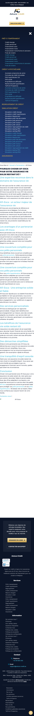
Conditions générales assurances (14, 696)
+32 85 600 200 (18, 660)
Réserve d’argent (10, 593)
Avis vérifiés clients (11, 623)
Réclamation (9, 688)
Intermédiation (10, 690)
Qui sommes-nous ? (11, 619)
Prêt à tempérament (11, 584)
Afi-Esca (3, 384)
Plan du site (9, 692)
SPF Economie (19, 680)
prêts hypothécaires (13, 273)
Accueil (12, 165)
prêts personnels (8, 255)
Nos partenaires (10, 694)
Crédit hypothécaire (11, 586)
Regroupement (10, 588)
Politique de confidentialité (13, 634)
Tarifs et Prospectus (11, 698)
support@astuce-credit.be (18, 666)
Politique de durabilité (12, 632)
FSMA (25, 681)
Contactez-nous (5, 396)
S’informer (9, 621)
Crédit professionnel (12, 590)
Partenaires (20, 165)
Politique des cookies (12, 630)
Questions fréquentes (12, 625)
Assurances (9, 597)
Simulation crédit (11, 595)
